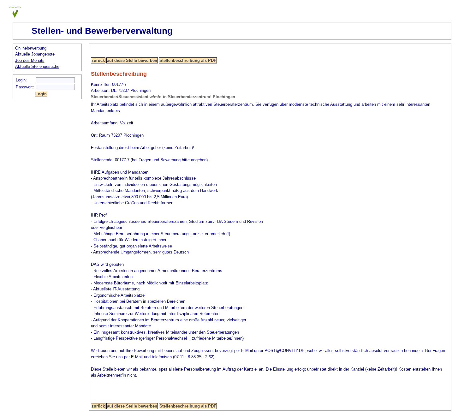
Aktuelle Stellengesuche (37, 66)
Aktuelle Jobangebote (35, 54)
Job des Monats (30, 60)
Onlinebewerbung (30, 48)
